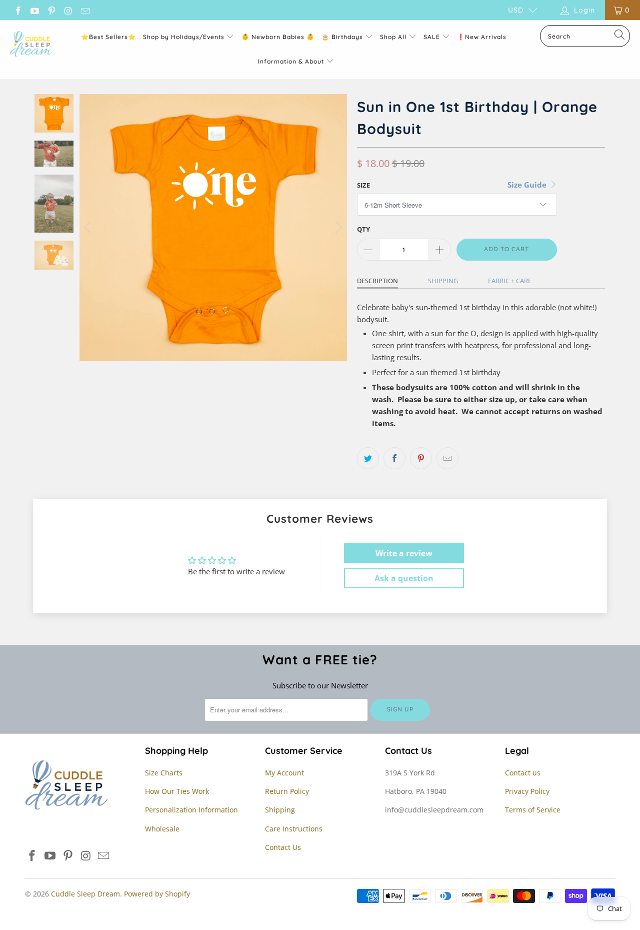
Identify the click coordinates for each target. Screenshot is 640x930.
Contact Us (283, 847)
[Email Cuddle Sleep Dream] (85, 10)
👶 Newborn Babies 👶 (278, 37)
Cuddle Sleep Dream (85, 893)
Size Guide (528, 185)
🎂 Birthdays (343, 37)
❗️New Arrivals (481, 37)
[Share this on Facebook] (395, 458)
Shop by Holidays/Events (183, 37)
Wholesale (162, 828)
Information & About (291, 61)
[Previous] (89, 227)
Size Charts (163, 772)
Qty (363, 229)
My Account (284, 772)
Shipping (443, 280)
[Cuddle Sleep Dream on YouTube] (35, 10)
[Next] (338, 227)
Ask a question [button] (404, 578)
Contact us (522, 772)
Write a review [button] (404, 553)
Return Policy (287, 791)
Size (363, 185)
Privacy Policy (527, 791)
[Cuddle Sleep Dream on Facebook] (17, 10)
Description (377, 280)
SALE (433, 37)
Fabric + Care (510, 280)
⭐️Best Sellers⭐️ (108, 37)
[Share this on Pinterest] (421, 458)
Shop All (393, 37)
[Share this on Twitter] (368, 458)
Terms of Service (532, 809)
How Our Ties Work (177, 791)
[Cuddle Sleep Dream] (31, 44)
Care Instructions (293, 828)
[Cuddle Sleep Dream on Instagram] (68, 10)
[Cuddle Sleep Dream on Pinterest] (51, 10)
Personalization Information (191, 809)
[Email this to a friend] (447, 458)
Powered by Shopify (157, 893)
